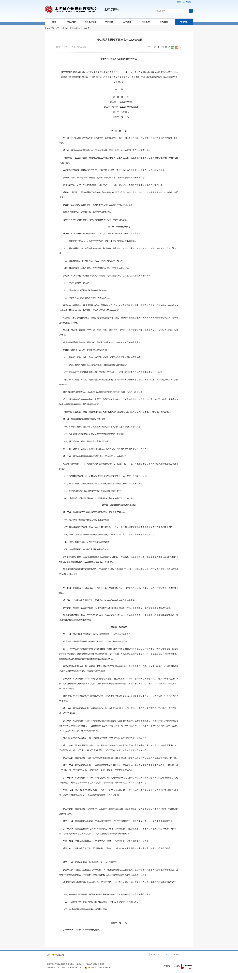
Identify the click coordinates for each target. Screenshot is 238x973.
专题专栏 (184, 22)
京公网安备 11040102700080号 (99, 967)
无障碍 (188, 2)
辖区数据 (146, 22)
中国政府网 (59, 955)
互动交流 (164, 22)
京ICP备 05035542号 (75, 967)
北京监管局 (111, 9)
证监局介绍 (72, 22)
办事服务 (127, 22)
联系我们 (167, 966)
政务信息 (109, 22)
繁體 (179, 2)
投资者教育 (85, 28)
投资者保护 (74, 28)
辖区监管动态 (91, 22)
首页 (54, 22)
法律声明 (175, 966)
